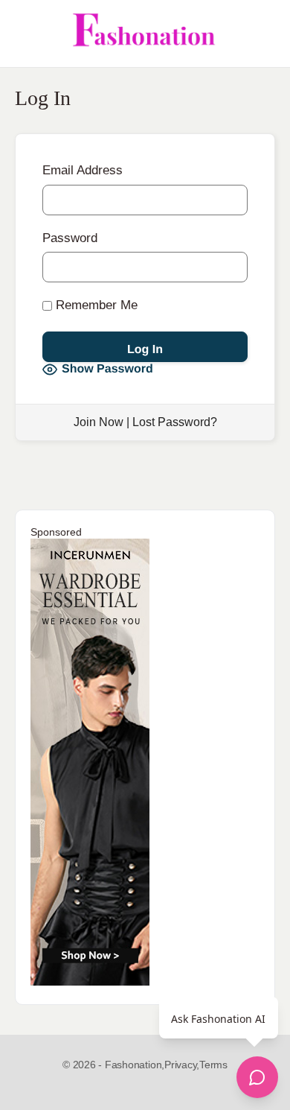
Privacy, (181, 1065)
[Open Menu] (24, 33)
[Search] (262, 33)
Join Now (98, 422)
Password (69, 238)
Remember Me (95, 305)
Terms (213, 1065)
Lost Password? (174, 422)
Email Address (82, 170)
